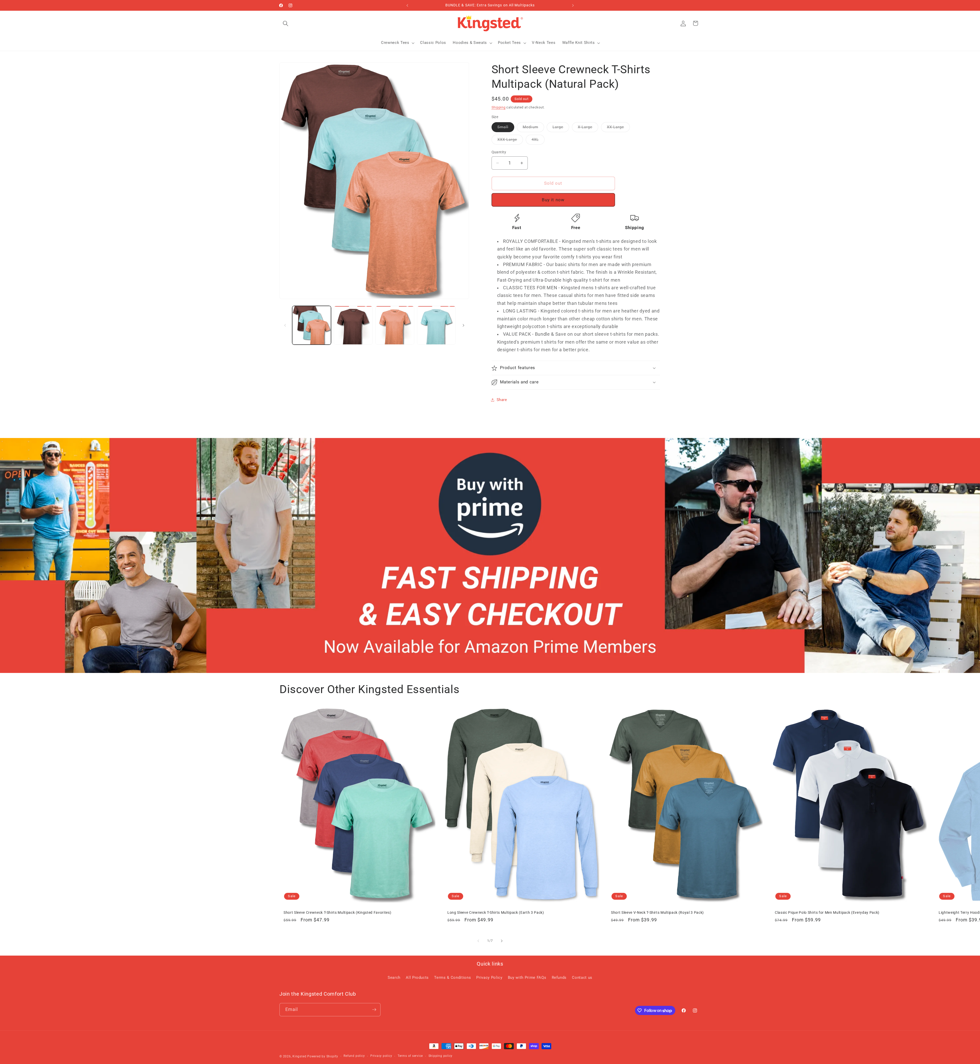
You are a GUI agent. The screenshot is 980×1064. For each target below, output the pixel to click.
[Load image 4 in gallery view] (436, 325)
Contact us (582, 977)
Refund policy (354, 1056)
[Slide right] (463, 325)
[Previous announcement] (407, 5)
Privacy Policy (489, 977)
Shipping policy (440, 1056)
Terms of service (410, 1056)
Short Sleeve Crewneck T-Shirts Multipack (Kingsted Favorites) (337, 912)
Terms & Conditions (452, 977)
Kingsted (299, 1056)
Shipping (499, 107)
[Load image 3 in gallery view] (394, 325)
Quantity (499, 152)
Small (505, 128)
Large (561, 128)
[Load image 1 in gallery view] (311, 325)
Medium (533, 128)
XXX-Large (510, 141)
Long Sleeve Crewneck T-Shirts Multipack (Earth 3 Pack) (495, 912)
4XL (538, 141)
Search (394, 977)
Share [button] (502, 400)
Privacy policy (381, 1056)
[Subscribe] (374, 1009)
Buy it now (553, 199)
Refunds (559, 977)
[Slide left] (285, 325)
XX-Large (618, 128)
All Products (417, 977)
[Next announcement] (573, 5)
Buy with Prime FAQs (527, 977)
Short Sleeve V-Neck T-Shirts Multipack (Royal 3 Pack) (657, 912)
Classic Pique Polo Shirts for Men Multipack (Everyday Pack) (827, 912)
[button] (285, 23)
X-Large (588, 128)
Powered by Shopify (322, 1056)
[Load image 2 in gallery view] (353, 325)
